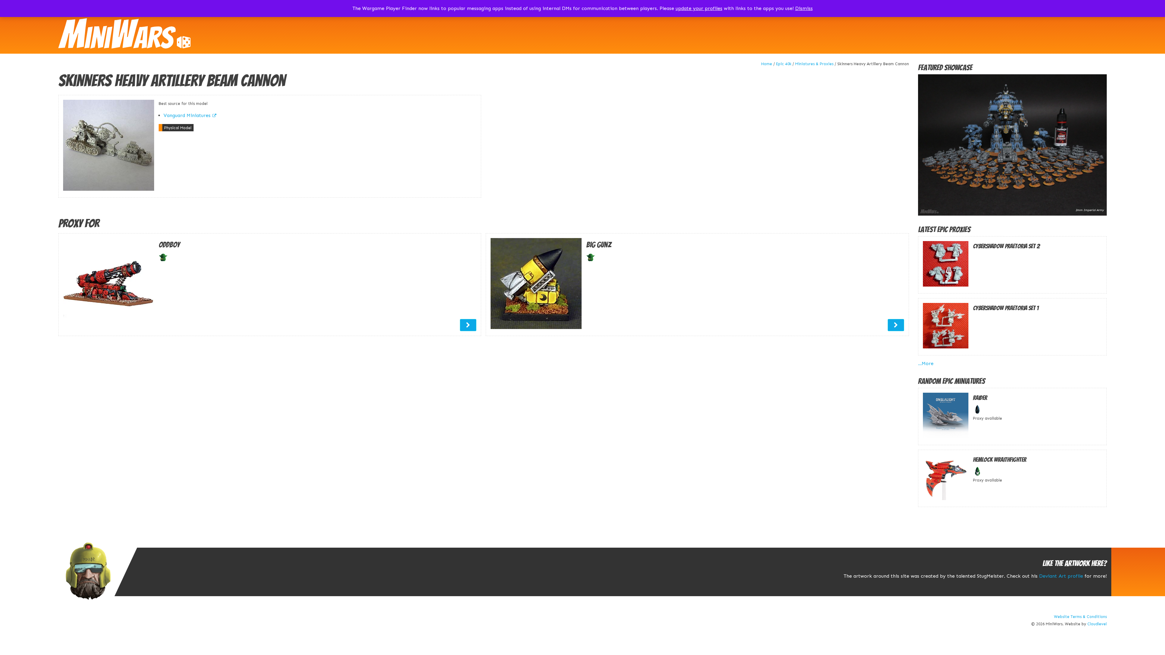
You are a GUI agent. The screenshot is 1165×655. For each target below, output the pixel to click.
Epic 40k (784, 64)
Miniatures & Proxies (814, 64)
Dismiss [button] (804, 8)
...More (926, 363)
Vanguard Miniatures (187, 115)
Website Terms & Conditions (1080, 616)
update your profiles (699, 8)
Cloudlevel (1097, 624)
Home (766, 64)
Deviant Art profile (1061, 576)
